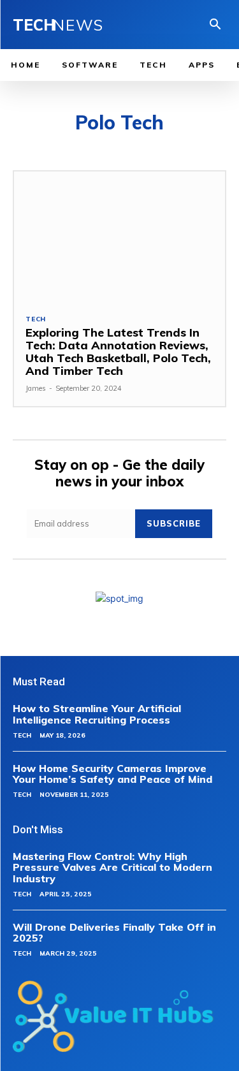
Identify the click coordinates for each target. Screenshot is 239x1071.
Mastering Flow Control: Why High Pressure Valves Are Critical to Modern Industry (112, 867)
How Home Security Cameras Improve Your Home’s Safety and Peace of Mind (112, 774)
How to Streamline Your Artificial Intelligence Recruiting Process (97, 714)
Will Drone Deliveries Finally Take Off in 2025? (114, 933)
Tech (35, 319)
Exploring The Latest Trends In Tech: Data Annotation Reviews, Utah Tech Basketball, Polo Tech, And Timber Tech (118, 351)
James (35, 388)
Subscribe (174, 523)
